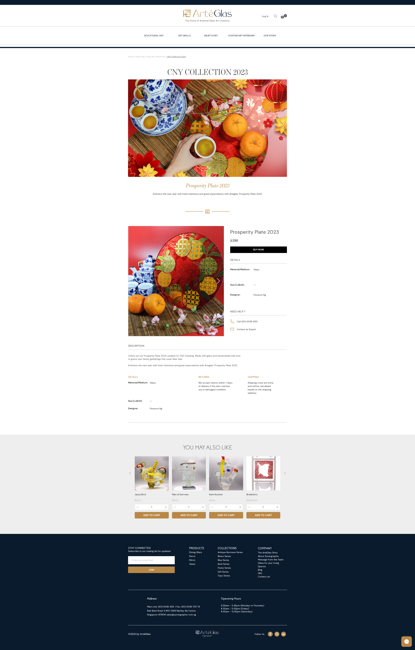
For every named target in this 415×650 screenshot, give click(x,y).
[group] (207, 487)
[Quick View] (152, 473)
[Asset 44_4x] (270, 634)
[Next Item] (218, 281)
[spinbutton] (151, 507)
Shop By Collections (156, 56)
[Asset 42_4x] (283, 634)
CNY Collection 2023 (176, 56)
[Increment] (166, 507)
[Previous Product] (130, 473)
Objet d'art (140, 56)
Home (130, 56)
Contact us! (264, 576)
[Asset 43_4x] (277, 634)
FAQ (260, 573)
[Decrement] (137, 507)
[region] (154, 36)
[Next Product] (285, 473)
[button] (284, 16)
